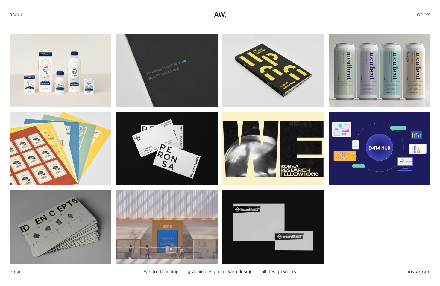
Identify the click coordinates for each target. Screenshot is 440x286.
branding (169, 271)
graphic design (203, 271)
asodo (17, 14)
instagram (419, 272)
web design (240, 271)
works (423, 14)
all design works (279, 271)
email (16, 272)
